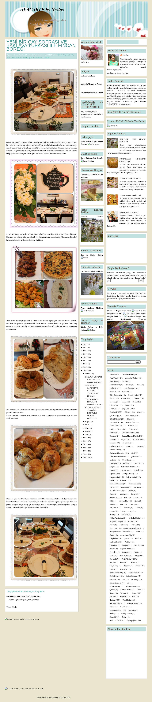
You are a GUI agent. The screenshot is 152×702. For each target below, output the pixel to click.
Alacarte (113, 374)
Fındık (128, 446)
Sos (124, 579)
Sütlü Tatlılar (114, 586)
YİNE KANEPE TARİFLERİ (130, 195)
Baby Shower (115, 384)
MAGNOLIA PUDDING (128, 212)
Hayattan (124, 470)
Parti (137, 538)
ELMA (112, 439)
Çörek (129, 419)
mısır (112, 524)
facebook (84, 84)
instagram (84, 92)
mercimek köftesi (64, 320)
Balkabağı (113, 388)
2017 (85, 360)
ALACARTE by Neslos (42, 9)
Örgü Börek (114, 538)
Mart (87, 428)
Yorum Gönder (11, 607)
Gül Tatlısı (114, 463)
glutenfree (134, 456)
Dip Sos (131, 425)
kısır (126, 497)
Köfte (112, 504)
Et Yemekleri (137, 439)
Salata (138, 565)
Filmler (139, 446)
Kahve (112, 487)
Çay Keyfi (67, 55)
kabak (112, 480)
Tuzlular (47, 57)
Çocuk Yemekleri (131, 415)
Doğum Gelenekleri (117, 429)
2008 (85, 454)
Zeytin (124, 617)
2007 (85, 457)
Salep (112, 569)
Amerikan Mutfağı (129, 374)
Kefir (131, 490)
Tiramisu (123, 596)
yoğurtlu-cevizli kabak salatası (35, 323)
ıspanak (137, 470)
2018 (85, 357)
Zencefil (113, 617)
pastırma (113, 545)
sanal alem (124, 569)
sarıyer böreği (23, 504)
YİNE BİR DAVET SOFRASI (130, 178)
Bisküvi (125, 391)
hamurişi (137, 463)
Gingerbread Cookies (117, 456)
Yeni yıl (131, 610)
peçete (112, 548)
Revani (122, 562)
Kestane (134, 494)
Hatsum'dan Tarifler (128, 466)
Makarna (124, 514)
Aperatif (113, 381)
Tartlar (122, 593)
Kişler (136, 501)
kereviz (122, 494)
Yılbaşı (112, 613)
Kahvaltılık (133, 484)
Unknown (10, 596)
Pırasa (136, 552)
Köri (122, 504)
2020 (85, 350)
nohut (138, 531)
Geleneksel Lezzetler (117, 453)
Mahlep (113, 514)
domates (113, 432)
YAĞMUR (124, 606)
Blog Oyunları (133, 395)
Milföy (122, 524)
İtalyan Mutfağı (132, 477)
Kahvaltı (123, 480)
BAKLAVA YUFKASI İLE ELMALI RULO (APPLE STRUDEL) (93, 379)
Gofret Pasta (127, 460)
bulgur (124, 402)
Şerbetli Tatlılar (126, 589)
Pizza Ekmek (124, 555)
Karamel (137, 487)
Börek (60, 55)
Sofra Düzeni (38, 57)
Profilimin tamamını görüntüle (117, 73)
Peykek (113, 552)
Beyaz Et (113, 391)
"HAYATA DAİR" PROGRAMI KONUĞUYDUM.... (94, 402)
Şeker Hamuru (131, 586)
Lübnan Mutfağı (127, 511)
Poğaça (137, 555)
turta (134, 596)
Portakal (113, 559)
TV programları (115, 603)
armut (125, 381)
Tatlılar (134, 593)
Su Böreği (135, 579)
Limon (112, 511)
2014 (85, 370)
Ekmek (112, 436)
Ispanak (113, 473)
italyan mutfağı (115, 477)
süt (128, 583)
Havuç (112, 470)
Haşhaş (113, 466)
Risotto (133, 562)
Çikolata (128, 412)
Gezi (133, 453)
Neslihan (126, 55)
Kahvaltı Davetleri (116, 484)
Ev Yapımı (126, 443)
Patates (124, 545)
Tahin (139, 589)
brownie (113, 402)
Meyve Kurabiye (116, 521)
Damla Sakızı (115, 422)
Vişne (112, 606)
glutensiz (113, 460)
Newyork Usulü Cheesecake (120, 531)
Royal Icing (114, 565)
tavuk (112, 596)
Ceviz (135, 402)
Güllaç (125, 463)
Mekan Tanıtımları (116, 518)
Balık (139, 384)
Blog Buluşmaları (116, 395)
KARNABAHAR (116, 490)
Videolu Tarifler (133, 603)
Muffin (133, 524)
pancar (127, 538)
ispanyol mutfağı (128, 473)
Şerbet (112, 589)
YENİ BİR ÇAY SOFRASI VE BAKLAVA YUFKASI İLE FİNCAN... (91, 390)
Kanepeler (124, 487)
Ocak (87, 434)
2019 (85, 354)
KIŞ (111, 501)
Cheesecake (114, 405)
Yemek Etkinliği (116, 610)
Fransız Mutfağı (116, 449)
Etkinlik (113, 443)
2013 (85, 437)
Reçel (112, 562)
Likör (138, 507)
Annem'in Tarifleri (131, 378)
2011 (85, 444)
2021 (85, 347)
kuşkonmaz (114, 507)
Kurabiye (132, 504)
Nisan (87, 424)
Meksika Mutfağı (135, 518)
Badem (128, 384)
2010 (85, 447)
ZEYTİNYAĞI (115, 620)
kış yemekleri (124, 501)
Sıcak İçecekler (134, 572)
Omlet (112, 535)
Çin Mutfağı (114, 415)
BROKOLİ (125, 398)
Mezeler (131, 521)
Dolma (132, 429)
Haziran (88, 373)
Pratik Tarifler (127, 559)
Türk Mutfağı (127, 600)
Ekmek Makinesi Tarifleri (131, 436)
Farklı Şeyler (27, 57)
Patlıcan (137, 545)
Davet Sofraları (16, 57)
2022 (85, 344)
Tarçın (112, 593)
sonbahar (113, 579)
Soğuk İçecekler (132, 576)
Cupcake (113, 408)
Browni (138, 398)
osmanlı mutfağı (126, 535)
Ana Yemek (114, 378)
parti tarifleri (114, 542)
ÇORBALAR (115, 419)
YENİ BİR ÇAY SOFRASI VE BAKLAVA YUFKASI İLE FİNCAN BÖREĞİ (41, 45)
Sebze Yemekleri (116, 572)
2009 (85, 451)
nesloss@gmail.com (88, 76)
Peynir (124, 552)
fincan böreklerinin (13, 507)
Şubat (87, 431)
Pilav (112, 555)
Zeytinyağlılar (132, 620)
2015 (85, 367)
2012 (85, 441)
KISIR (136, 497)
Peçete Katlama (126, 548)
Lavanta (127, 507)
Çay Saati (113, 412)
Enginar (124, 439)
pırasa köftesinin (36, 326)
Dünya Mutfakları (128, 432)
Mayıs (87, 421)
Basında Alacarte (130, 388)
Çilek (139, 412)
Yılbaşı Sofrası (126, 613)
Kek (111, 494)
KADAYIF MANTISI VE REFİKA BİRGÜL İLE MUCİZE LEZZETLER (93, 412)
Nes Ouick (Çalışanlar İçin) (129, 528)
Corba (127, 405)
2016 (85, 364)
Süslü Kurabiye (115, 583)
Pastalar (128, 542)
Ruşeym (127, 565)
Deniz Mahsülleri (116, 425)
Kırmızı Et (114, 497)
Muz (112, 528)
